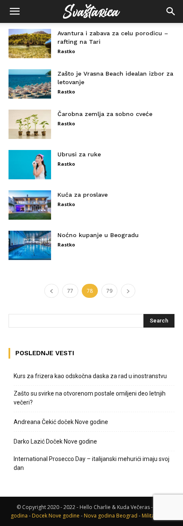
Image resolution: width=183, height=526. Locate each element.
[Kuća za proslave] (30, 205)
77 (70, 290)
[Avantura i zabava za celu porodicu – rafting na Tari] (30, 43)
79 (109, 290)
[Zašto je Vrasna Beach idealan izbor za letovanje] (30, 84)
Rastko (66, 51)
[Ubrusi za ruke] (30, 164)
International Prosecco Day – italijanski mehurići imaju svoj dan (91, 463)
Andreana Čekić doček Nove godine (61, 422)
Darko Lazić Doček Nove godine (55, 441)
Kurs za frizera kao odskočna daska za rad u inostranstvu (90, 376)
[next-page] (128, 291)
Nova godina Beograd (110, 515)
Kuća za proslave (82, 194)
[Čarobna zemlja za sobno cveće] (30, 124)
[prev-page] (51, 291)
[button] (14, 11)
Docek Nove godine (56, 515)
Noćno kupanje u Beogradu (98, 235)
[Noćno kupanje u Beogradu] (30, 245)
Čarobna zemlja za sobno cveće (104, 113)
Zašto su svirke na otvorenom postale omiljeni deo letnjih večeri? (90, 398)
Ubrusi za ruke (79, 154)
